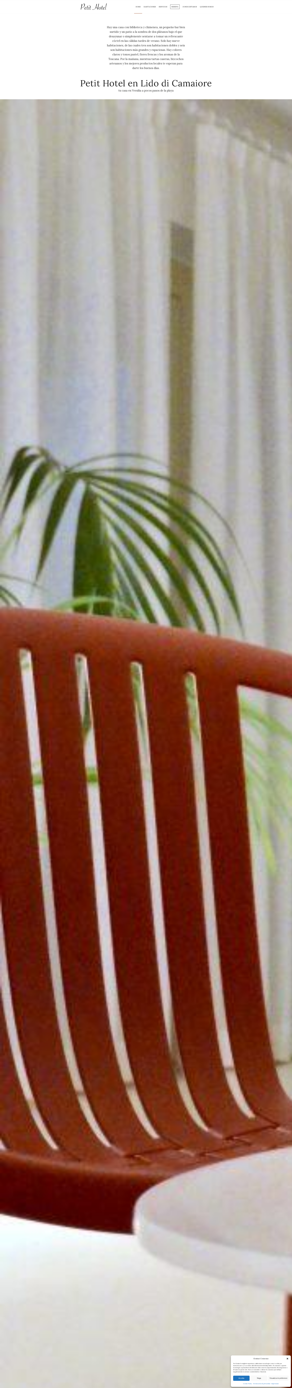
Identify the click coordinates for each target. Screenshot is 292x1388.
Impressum (275, 1383)
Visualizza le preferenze (278, 1378)
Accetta (241, 1378)
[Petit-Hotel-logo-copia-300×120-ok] (93, 6)
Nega (259, 1378)
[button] (287, 1358)
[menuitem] (138, 6)
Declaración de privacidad (261, 1383)
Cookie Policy (247, 1383)
